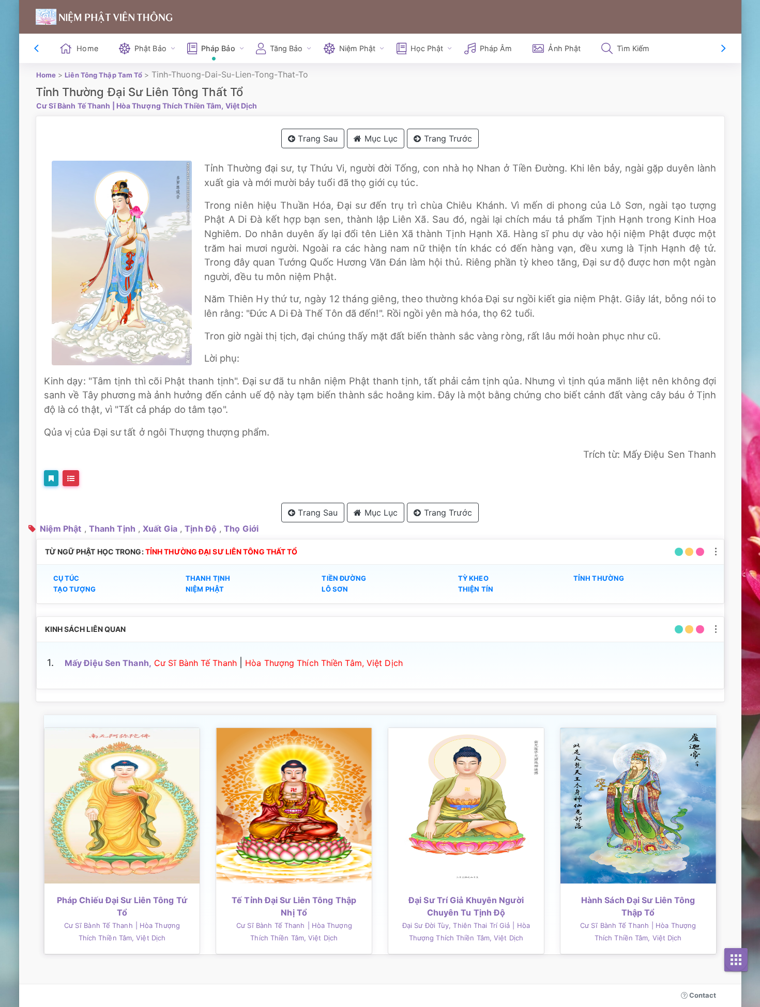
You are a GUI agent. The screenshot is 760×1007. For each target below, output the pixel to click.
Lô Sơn (335, 589)
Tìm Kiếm (633, 48)
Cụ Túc (66, 578)
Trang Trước (446, 138)
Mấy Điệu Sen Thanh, (108, 663)
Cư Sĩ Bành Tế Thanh (73, 105)
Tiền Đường (344, 578)
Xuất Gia (160, 528)
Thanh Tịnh (112, 528)
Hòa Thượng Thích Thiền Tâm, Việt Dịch (324, 663)
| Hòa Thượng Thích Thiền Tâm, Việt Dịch (184, 105)
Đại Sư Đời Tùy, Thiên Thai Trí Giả (456, 925)
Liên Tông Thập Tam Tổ (103, 75)
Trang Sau (316, 138)
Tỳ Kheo (473, 578)
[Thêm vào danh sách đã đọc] (51, 478)
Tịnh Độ (201, 528)
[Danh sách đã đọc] (71, 478)
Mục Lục (380, 138)
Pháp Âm (496, 48)
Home (87, 48)
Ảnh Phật (564, 48)
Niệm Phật (61, 528)
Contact (702, 995)
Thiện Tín (475, 589)
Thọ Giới (241, 528)
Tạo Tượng (74, 589)
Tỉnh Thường (598, 578)
